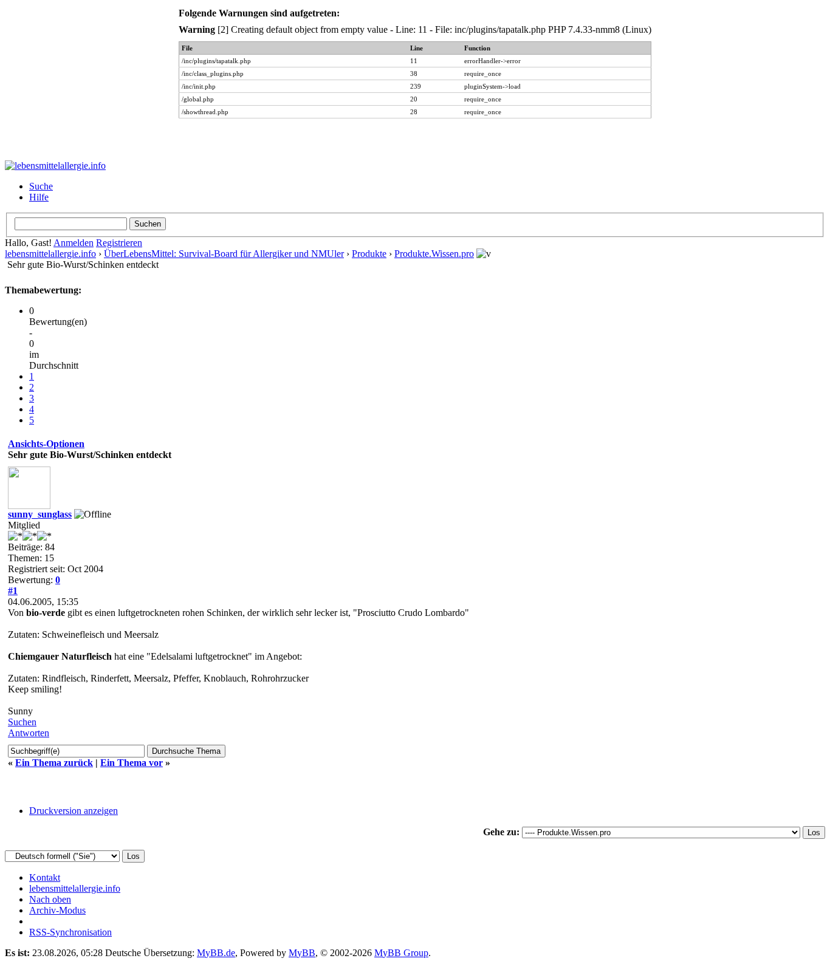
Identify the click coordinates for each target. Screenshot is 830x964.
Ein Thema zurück (54, 762)
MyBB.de (216, 953)
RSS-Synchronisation (70, 932)
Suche (41, 186)
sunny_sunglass (40, 514)
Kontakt (44, 877)
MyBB (302, 953)
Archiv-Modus (57, 910)
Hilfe (39, 197)
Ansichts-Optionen (46, 444)
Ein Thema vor (131, 762)
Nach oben (50, 899)
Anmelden (73, 243)
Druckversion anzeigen (73, 810)
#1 (13, 591)
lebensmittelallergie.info (50, 253)
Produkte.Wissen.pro (434, 253)
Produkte (369, 253)
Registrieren (119, 243)
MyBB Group (401, 953)
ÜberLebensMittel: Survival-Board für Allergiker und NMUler (224, 253)
